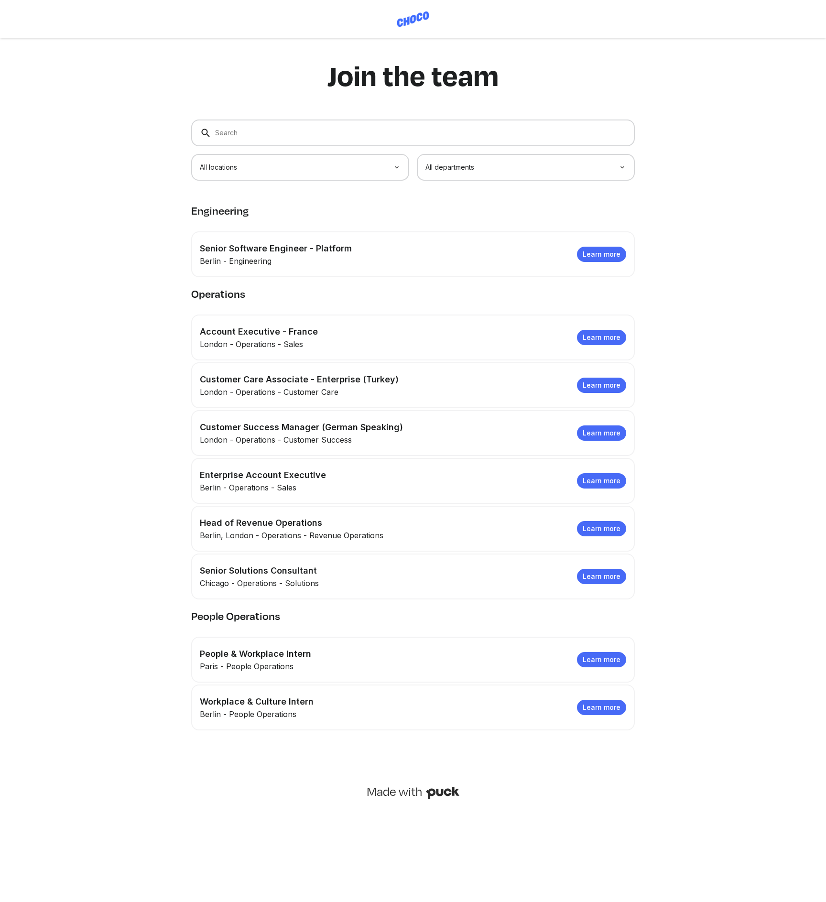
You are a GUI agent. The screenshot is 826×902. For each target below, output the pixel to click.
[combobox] (300, 167)
